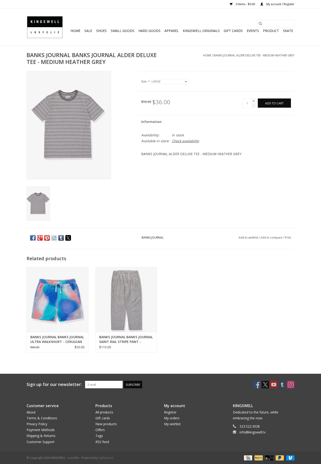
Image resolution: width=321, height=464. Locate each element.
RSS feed (102, 442)
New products (106, 424)
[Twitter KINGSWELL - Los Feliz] (265, 384)
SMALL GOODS (122, 30)
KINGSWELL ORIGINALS (201, 30)
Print (288, 238)
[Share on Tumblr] (61, 238)
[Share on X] (68, 238)
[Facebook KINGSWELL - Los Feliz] (257, 384)
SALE (88, 30)
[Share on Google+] (40, 238)
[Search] (260, 23)
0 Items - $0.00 (245, 4)
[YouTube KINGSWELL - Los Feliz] (274, 384)
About (31, 412)
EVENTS (253, 30)
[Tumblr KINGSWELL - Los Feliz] (282, 384)
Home (75, 30)
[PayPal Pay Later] (279, 458)
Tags (99, 435)
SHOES (101, 30)
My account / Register (280, 4)
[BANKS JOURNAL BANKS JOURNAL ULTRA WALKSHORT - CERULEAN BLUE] (57, 299)
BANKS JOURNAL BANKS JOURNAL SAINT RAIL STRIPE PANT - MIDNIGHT (126, 339)
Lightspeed (105, 458)
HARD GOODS (149, 30)
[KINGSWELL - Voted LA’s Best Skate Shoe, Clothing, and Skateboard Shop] (45, 27)
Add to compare (271, 238)
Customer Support (41, 442)
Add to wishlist (249, 238)
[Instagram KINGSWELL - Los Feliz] (290, 384)
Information (151, 121)
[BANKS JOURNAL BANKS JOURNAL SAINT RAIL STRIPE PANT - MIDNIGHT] (126, 299)
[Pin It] (47, 238)
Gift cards (233, 30)
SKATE (288, 30)
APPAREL (171, 30)
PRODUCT (271, 30)
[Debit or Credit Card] (268, 458)
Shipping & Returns (41, 435)
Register (170, 412)
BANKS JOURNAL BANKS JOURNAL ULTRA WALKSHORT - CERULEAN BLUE (57, 339)
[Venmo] (289, 458)
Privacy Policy (37, 424)
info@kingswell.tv (252, 432)
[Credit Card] (247, 458)
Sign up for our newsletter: (54, 384)
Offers (100, 430)
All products (104, 412)
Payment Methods (41, 430)
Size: (145, 81)
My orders (172, 418)
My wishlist (172, 424)
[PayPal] (258, 458)
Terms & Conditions (42, 418)
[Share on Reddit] (54, 238)
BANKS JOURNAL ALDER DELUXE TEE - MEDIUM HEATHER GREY (254, 55)
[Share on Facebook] (33, 238)
